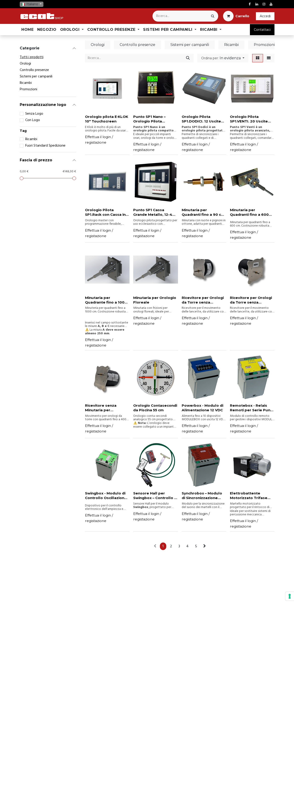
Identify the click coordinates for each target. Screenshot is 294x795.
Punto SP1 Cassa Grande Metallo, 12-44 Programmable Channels (154, 212)
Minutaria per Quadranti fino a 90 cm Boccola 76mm (203, 212)
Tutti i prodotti (31, 57)
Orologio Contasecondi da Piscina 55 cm (155, 407)
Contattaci (262, 30)
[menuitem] (27, 29)
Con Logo (32, 120)
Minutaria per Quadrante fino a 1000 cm (106, 300)
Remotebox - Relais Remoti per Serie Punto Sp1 (252, 407)
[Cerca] (212, 16)
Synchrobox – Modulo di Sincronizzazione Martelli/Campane (202, 495)
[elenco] (268, 58)
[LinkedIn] (257, 4)
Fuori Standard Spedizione (45, 145)
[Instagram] (264, 4)
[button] (222, 58)
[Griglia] (257, 58)
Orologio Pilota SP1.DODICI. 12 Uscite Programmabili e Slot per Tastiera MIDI (202, 119)
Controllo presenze (34, 70)
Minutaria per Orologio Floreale (154, 299)
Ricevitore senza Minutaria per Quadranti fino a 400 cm (104, 407)
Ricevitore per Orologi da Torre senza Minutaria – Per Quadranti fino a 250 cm (251, 300)
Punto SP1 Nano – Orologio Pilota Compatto (149, 119)
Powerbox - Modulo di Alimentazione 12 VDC (202, 407)
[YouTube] (271, 4)
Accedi (265, 16)
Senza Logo (34, 113)
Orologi (25, 63)
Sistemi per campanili (36, 76)
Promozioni (28, 89)
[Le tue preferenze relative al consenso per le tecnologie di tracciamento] (289, 596)
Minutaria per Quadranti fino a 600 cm (249, 212)
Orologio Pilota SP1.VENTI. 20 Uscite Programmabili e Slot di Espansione (252, 119)
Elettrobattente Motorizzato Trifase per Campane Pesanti (250, 495)
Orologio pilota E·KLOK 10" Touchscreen (106, 118)
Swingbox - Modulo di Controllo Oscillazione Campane (106, 495)
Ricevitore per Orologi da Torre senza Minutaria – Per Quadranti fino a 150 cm (204, 300)
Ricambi (26, 83)
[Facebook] (249, 4)
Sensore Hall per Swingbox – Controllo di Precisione (155, 495)
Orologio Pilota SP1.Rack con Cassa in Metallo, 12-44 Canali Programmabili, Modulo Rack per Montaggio (107, 212)
